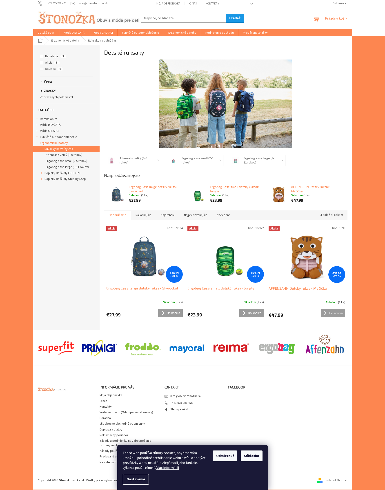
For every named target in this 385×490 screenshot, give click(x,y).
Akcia (51, 62)
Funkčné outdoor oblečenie (58, 137)
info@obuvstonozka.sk (185, 396)
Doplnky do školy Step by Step (65, 179)
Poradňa (105, 418)
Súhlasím (251, 455)
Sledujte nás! (179, 409)
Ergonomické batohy (54, 143)
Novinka (53, 69)
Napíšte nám (108, 462)
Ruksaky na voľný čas (59, 149)
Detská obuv (48, 119)
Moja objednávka (168, 4)
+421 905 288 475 (181, 403)
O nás (193, 4)
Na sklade (54, 56)
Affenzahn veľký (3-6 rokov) (64, 155)
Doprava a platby (111, 429)
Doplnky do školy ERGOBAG (63, 173)
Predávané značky (112, 456)
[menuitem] (46, 32)
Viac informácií (167, 467)
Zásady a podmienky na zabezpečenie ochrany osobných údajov (125, 443)
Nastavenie (136, 479)
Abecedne (224, 215)
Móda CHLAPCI (49, 131)
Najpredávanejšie (195, 215)
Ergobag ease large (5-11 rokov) (67, 167)
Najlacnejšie (143, 215)
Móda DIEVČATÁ (50, 125)
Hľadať (234, 18)
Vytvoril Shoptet (336, 480)
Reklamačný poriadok (114, 435)
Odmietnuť (225, 455)
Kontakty (212, 4)
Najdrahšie (168, 215)
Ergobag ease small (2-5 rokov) (66, 161)
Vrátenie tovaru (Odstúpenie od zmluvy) (126, 412)
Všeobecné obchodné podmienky (122, 424)
